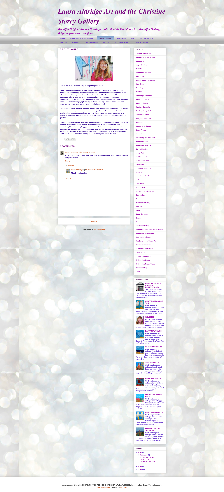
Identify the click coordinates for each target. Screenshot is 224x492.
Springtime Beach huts (145, 233)
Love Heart (140, 183)
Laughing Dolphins (143, 168)
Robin (138, 210)
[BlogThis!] (68, 139)
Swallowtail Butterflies (144, 249)
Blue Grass (140, 84)
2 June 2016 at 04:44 (87, 152)
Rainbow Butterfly (143, 203)
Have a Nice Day (142, 149)
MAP (133, 38)
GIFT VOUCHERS (146, 38)
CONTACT (76, 42)
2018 (140, 452)
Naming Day (140, 195)
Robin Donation (142, 214)
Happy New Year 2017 (144, 145)
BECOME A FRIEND (140, 42)
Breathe (139, 92)
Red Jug (139, 206)
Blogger (123, 487)
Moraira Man (140, 187)
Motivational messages (145, 191)
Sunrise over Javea (143, 245)
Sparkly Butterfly (142, 226)
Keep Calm (140, 164)
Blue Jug (139, 88)
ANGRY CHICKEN (152, 363)
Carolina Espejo (71, 152)
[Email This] (66, 139)
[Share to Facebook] (72, 139)
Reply (67, 161)
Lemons (139, 172)
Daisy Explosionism (143, 118)
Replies (71, 166)
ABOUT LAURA (106, 38)
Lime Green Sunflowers (145, 176)
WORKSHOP (121, 38)
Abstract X (140, 61)
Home (94, 221)
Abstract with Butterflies (145, 57)
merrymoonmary (103, 487)
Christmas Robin (142, 115)
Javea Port (140, 153)
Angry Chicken (141, 65)
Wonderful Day (141, 268)
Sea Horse (140, 222)
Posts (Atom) (99, 229)
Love (138, 180)
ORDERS (63, 42)
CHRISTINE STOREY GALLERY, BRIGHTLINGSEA (148, 460)
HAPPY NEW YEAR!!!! (153, 331)
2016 (140, 470)
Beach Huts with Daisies (145, 80)
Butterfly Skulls (142, 103)
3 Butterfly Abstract (143, 53)
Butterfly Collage (142, 99)
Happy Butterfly (142, 141)
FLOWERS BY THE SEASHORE (152, 429)
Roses (138, 218)
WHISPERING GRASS (153, 347)
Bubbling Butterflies (144, 95)
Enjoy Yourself (141, 130)
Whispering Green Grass (145, 264)
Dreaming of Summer (144, 126)
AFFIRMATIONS (121, 42)
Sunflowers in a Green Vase (146, 241)
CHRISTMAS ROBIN (153, 379)
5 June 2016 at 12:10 (94, 170)
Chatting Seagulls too (144, 111)
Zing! (138, 271)
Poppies (139, 199)
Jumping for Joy (142, 160)
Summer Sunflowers (143, 237)
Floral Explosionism (143, 134)
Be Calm (139, 69)
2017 (140, 466)
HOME (62, 38)
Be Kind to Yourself (143, 73)
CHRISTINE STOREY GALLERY (82, 38)
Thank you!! (140, 252)
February (144, 455)
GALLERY (106, 42)
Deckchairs (140, 122)
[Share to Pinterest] (74, 139)
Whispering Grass (143, 260)
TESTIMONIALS (91, 42)
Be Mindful (140, 76)
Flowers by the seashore (145, 137)
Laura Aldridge (77, 170)
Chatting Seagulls (143, 107)
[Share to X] (70, 139)
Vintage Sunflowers (143, 256)
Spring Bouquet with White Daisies (149, 229)
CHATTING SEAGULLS (154, 412)
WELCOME (149, 317)
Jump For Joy (141, 157)
